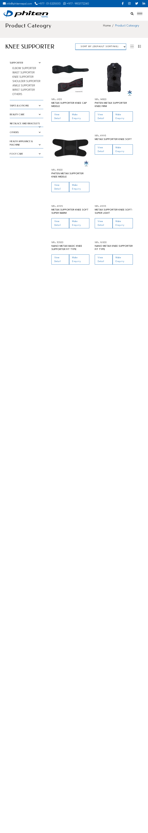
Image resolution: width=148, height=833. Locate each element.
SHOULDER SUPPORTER (26, 81)
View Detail (57, 116)
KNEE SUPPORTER (23, 77)
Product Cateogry (127, 25)
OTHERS (17, 94)
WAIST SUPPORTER (23, 72)
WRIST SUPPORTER (23, 90)
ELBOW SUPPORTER (24, 68)
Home (107, 25)
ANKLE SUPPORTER (23, 85)
